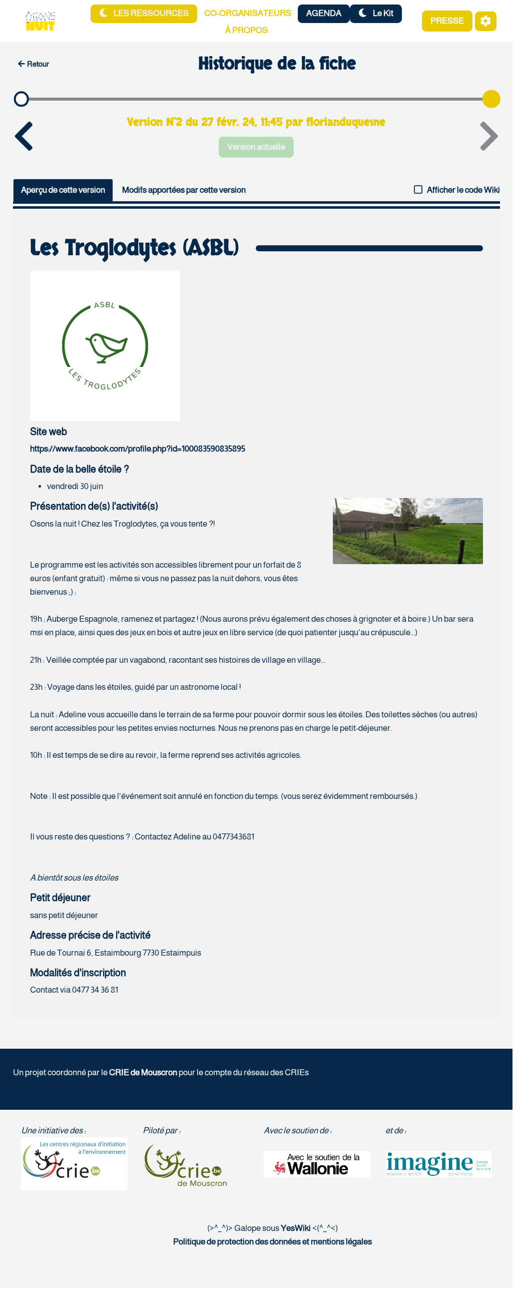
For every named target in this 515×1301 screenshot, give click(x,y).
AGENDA (323, 13)
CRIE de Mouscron (143, 1072)
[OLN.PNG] (403, 536)
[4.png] (105, 345)
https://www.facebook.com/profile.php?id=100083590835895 (137, 449)
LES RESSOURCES (150, 13)
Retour (38, 64)
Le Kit (382, 13)
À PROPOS (246, 30)
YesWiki (296, 1228)
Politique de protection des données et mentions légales (272, 1241)
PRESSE (447, 21)
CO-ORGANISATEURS (247, 13)
